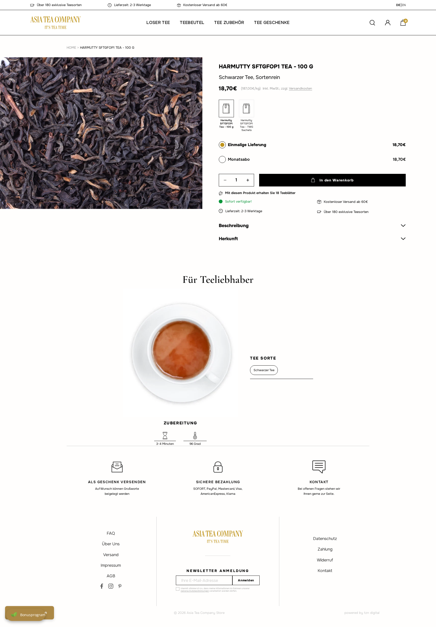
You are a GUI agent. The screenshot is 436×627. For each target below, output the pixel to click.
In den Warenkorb (336, 180)
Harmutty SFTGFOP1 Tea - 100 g (107, 47)
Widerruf (325, 560)
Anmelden (246, 580)
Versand (111, 554)
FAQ (111, 533)
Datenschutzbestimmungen (195, 590)
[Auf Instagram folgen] (110, 586)
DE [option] (398, 5)
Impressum (111, 565)
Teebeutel (192, 22)
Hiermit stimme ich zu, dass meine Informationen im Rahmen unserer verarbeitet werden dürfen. (215, 589)
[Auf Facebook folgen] (101, 586)
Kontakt (325, 570)
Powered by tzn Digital (361, 613)
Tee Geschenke (271, 22)
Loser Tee (158, 22)
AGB (111, 576)
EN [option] (404, 5)
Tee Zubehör (229, 22)
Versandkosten (300, 88)
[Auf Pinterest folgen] (119, 586)
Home (71, 47)
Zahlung (325, 549)
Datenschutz (325, 538)
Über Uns (111, 544)
